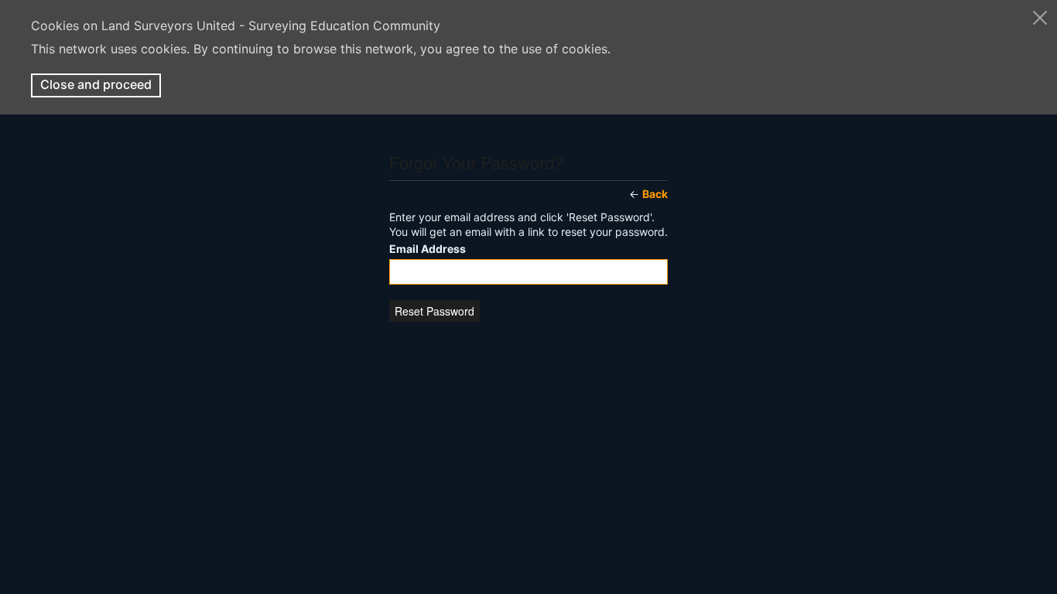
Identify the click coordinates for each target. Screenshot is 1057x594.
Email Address (427, 249)
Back (655, 193)
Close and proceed (96, 84)
